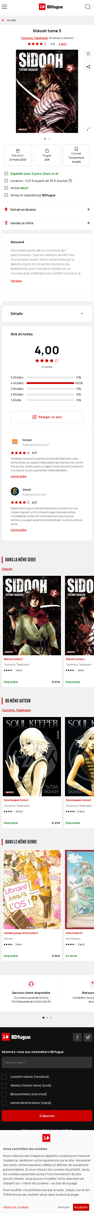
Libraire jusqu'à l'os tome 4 (21, 933)
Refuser (64, 1207)
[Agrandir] (88, 129)
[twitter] (88, 1037)
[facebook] (77, 1037)
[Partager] (88, 67)
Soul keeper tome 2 (78, 800)
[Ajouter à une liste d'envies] (88, 54)
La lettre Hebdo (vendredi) (29, 1077)
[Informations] (70, 180)
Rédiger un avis (50, 417)
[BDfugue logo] (51, 6)
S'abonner (47, 1116)
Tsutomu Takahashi (34, 38)
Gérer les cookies (16, 1207)
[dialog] (47, 1172)
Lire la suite (18, 476)
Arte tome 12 (74, 933)
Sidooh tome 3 (13, 659)
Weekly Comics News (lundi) (30, 1085)
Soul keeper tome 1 (16, 800)
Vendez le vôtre (21, 223)
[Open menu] (4, 6)
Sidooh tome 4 (75, 659)
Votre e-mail (14, 1062)
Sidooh (7, 569)
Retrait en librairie (23, 209)
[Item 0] (45, 138)
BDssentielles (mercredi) (28, 1094)
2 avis (62, 44)
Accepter (81, 1207)
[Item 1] (49, 138)
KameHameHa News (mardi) (30, 1103)
